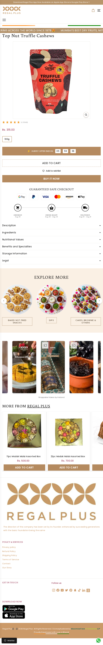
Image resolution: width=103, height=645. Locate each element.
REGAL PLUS (38, 405)
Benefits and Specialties (17, 246)
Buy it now (51, 179)
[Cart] (93, 10)
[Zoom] (86, 114)
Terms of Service (10, 559)
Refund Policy (9, 551)
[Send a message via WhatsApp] (98, 640)
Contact (6, 563)
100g (7, 139)
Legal (5, 260)
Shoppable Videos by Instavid (51, 397)
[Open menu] (4, 19)
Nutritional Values (13, 239)
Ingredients (9, 232)
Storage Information (14, 253)
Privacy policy (9, 547)
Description (9, 225)
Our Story (7, 567)
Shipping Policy (9, 555)
